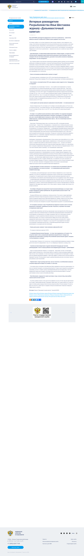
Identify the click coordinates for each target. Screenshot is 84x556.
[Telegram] (58, 1)
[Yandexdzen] (56, 1)
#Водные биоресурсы (55, 295)
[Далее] (73, 312)
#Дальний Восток (68, 295)
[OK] (64, 1)
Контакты (74, 541)
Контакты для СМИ (47, 543)
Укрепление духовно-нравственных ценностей (14, 60)
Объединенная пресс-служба (15, 17)
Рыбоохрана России (13, 47)
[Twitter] (36, 300)
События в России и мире (14, 63)
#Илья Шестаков (61, 296)
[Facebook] (38, 300)
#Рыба (38, 293)
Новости (11, 20)
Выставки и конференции (14, 40)
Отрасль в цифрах (12, 50)
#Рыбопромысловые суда (68, 293)
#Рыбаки (50, 293)
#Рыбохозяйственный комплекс (41, 296)
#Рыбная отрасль (33, 295)
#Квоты (62, 295)
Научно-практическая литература (13, 44)
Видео (10, 35)
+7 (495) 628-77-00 (14, 543)
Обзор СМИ (11, 30)
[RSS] (71, 1)
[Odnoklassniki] (30, 300)
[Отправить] (40, 300)
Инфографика (12, 52)
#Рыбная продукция (57, 293)
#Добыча (31, 296)
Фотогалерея (11, 32)
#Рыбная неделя (44, 293)
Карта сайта (73, 539)
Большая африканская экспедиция (14, 56)
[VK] (61, 1)
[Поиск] (33, 2)
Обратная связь (44, 1)
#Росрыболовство (53, 296)
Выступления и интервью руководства (14, 26)
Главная (30, 17)
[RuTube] (68, 1)
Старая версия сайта (71, 543)
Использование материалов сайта (50, 541)
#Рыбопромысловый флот (44, 295)
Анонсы (10, 23)
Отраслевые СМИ (12, 38)
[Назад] (11, 312)
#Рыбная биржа (33, 293)
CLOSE (82, 1)
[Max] (52, 1)
